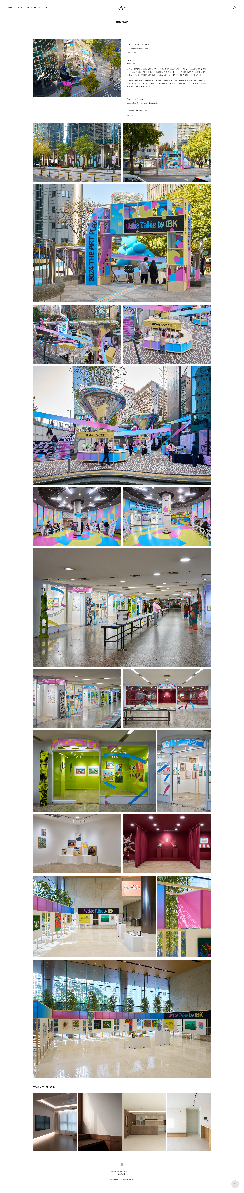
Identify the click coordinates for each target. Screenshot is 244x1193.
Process (31, 7)
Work (21, 7)
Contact (44, 7)
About (11, 7)
